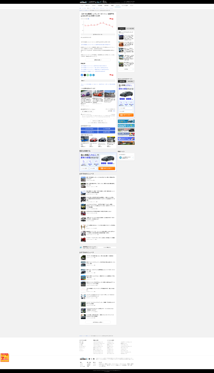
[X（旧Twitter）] (91, 359)
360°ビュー (88, 5)
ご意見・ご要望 (129, 365)
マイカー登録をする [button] (107, 247)
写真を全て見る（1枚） (99, 34)
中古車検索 (100, 5)
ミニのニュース (123, 349)
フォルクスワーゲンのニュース (126, 346)
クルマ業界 (81, 343)
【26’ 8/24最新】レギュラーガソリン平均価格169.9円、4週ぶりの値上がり (100, 289)
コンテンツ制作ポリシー (102, 365)
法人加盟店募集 (124, 365)
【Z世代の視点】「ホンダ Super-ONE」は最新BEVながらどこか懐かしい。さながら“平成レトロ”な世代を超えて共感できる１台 (86, 101)
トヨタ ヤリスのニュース (97, 344)
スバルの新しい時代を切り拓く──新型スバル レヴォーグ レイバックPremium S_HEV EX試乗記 (100, 315)
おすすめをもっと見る (97, 322)
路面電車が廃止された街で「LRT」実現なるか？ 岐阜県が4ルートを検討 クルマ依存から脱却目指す (98, 100)
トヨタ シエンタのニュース (98, 346)
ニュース (117, 5)
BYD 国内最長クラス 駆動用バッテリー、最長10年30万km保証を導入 (93, 71)
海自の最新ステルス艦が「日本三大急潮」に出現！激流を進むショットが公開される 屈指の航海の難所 (100, 192)
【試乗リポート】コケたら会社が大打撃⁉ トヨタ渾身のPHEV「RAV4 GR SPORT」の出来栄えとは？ (100, 218)
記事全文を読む (97, 59)
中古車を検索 (107, 128)
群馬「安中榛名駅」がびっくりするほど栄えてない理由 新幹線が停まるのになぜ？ (109, 100)
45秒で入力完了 (107, 168)
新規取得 (128, 1)
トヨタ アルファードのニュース (98, 343)
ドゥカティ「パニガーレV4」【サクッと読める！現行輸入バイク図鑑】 (100, 237)
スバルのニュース (110, 350)
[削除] (8, 353)
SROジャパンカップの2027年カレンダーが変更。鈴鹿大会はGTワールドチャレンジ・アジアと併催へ (100, 283)
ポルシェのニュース (124, 347)
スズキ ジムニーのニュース (98, 353)
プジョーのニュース (124, 350)
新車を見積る (107, 131)
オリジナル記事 (125, 5)
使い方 (94, 109)
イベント (81, 349)
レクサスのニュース (110, 343)
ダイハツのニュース (110, 353)
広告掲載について (118, 365)
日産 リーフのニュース (97, 349)
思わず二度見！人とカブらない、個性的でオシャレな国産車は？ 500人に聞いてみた (100, 277)
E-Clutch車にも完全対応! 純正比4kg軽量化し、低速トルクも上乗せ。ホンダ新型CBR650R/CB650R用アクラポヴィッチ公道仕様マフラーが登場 (100, 199)
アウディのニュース (124, 344)
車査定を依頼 (122, 81)
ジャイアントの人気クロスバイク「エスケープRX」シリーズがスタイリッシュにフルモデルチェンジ (100, 295)
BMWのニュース (124, 343)
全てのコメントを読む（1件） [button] (98, 120)
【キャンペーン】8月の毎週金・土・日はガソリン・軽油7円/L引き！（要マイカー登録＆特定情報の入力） (98, 85)
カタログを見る (90, 128)
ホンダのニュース (110, 346)
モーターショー (82, 347)
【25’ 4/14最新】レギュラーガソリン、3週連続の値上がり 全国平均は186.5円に (95, 69)
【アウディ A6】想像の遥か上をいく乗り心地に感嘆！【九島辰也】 (100, 255)
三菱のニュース (109, 347)
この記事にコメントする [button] (87, 111)
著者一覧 (108, 365)
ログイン (125, 1)
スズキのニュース (110, 352)
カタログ (93, 5)
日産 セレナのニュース (97, 347)
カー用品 (81, 344)
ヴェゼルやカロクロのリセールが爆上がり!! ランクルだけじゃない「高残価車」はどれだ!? (100, 309)
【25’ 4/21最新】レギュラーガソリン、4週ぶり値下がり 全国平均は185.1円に (94, 67)
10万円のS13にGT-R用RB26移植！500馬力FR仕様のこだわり (98, 211)
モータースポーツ (82, 346)
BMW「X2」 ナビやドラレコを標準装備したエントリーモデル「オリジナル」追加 (100, 270)
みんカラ (94, 365)
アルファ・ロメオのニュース (126, 352)
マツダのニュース (110, 349)
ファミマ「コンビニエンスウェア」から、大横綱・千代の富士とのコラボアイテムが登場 (100, 303)
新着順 (114, 110)
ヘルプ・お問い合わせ (102, 366)
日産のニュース (109, 344)
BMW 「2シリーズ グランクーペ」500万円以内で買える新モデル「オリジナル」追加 (100, 263)
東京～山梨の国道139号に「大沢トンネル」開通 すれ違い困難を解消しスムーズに (100, 184)
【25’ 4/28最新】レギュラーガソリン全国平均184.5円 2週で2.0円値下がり (95, 44)
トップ (82, 5)
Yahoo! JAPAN (132, 1)
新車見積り (106, 5)
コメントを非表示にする (111, 109)
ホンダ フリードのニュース (98, 352)
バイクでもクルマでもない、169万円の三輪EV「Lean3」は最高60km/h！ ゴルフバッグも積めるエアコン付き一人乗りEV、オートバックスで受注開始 (100, 206)
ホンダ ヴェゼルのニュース (98, 350)
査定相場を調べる (90, 131)
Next (115, 94)
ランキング (122, 28)
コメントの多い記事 (130, 28)
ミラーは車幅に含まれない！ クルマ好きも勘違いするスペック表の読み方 (100, 226)
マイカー (131, 5)
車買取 (112, 5)
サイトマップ (113, 365)
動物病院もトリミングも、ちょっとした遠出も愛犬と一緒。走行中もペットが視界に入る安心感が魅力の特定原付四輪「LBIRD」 (100, 232)
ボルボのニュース (124, 353)
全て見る (126, 69)
